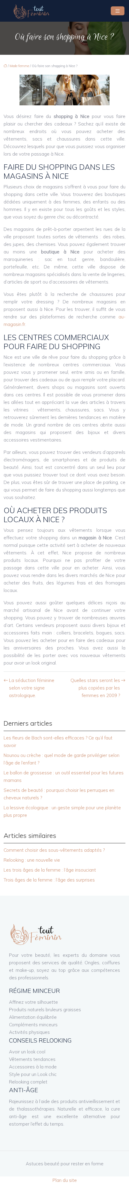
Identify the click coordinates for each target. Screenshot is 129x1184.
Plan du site (64, 1180)
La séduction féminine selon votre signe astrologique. (31, 687)
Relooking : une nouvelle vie (32, 860)
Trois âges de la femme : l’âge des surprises (49, 880)
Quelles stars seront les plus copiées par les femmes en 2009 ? (95, 687)
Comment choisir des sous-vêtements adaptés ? (54, 850)
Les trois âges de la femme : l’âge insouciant (50, 870)
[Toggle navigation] (117, 11)
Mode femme (19, 66)
